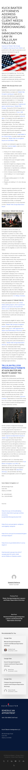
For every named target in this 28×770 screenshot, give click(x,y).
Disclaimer (7, 757)
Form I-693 (20, 112)
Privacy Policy (19, 755)
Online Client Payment (17, 757)
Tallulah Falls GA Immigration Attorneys (13, 366)
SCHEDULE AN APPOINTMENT (8, 711)
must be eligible (12, 146)
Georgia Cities (8, 638)
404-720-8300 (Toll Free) (9, 717)
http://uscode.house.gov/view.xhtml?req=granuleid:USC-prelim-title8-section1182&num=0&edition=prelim (12, 554)
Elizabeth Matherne (14, 582)
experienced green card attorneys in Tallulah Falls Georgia (13, 106)
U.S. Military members (19, 296)
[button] (25, 2)
